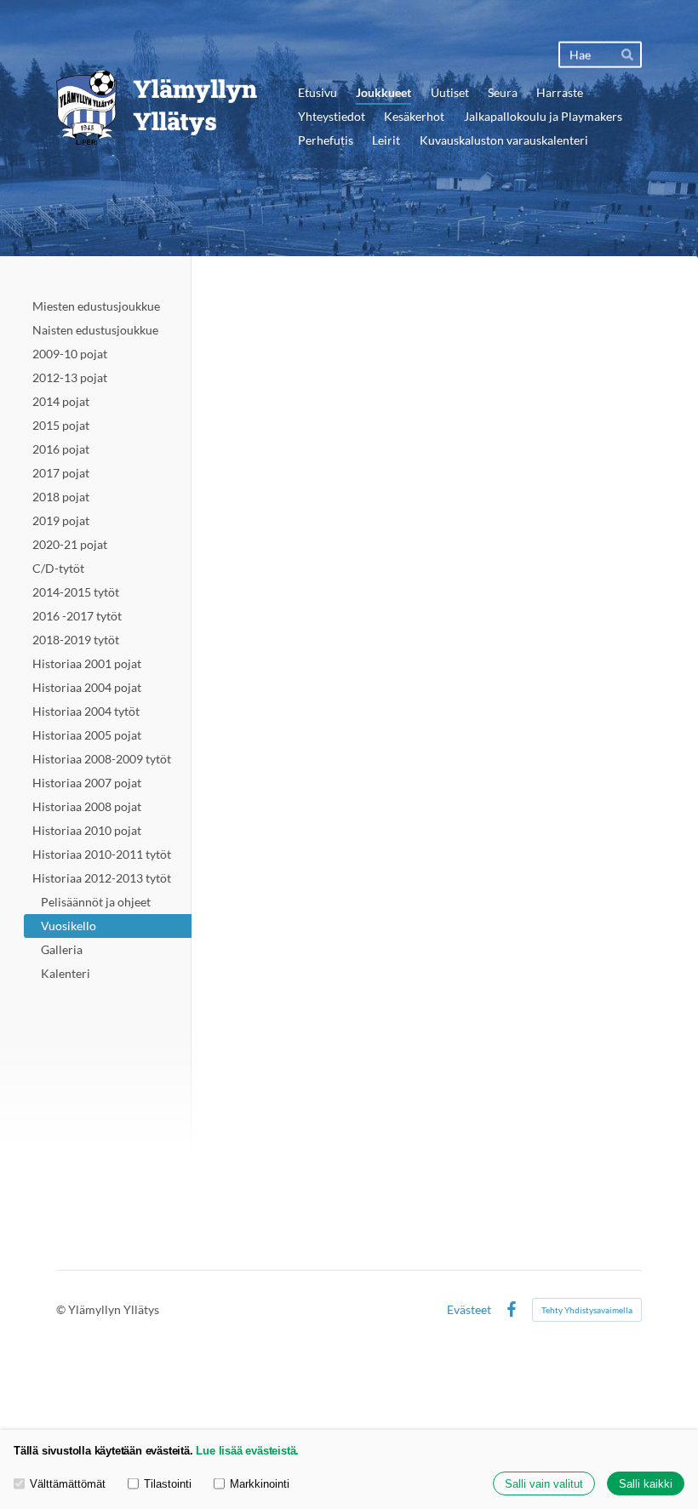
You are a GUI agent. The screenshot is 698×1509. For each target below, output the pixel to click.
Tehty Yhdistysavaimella (586, 1310)
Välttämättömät (68, 1484)
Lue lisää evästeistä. (247, 1450)
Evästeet (469, 1310)
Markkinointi (259, 1484)
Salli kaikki (645, 1484)
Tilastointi (168, 1484)
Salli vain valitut (544, 1484)
